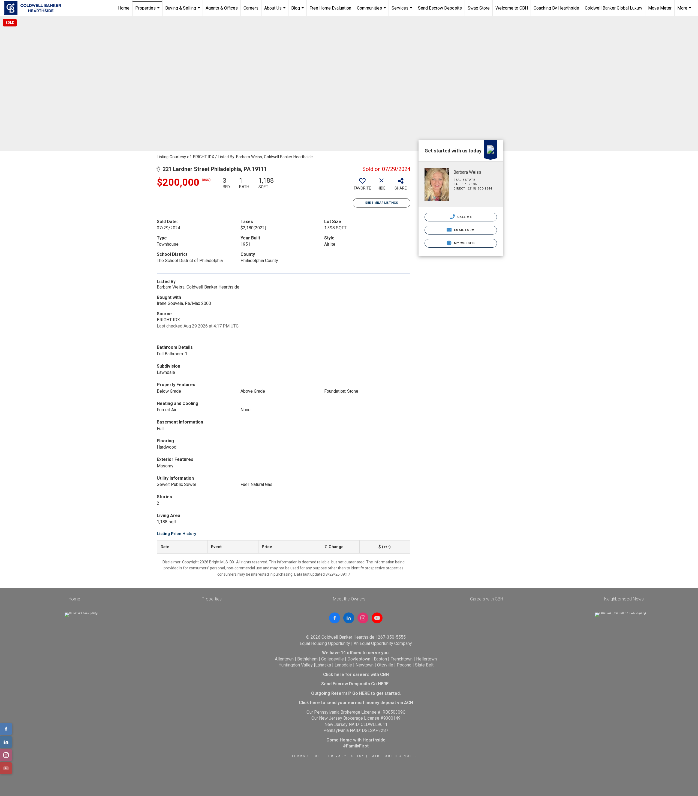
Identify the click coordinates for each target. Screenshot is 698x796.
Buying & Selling (183, 10)
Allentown (284, 659)
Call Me (464, 217)
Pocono (404, 665)
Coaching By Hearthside (556, 8)
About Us (275, 10)
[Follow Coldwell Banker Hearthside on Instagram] (362, 617)
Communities (372, 10)
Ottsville (385, 665)
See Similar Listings (381, 203)
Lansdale (343, 665)
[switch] (362, 186)
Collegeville (332, 659)
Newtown (365, 665)
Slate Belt (424, 665)
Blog (298, 10)
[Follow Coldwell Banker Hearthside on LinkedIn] (348, 617)
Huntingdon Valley (295, 665)
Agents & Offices (222, 8)
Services (403, 10)
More (685, 10)
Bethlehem (307, 659)
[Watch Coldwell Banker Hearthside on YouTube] (377, 617)
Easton (380, 659)
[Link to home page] (35, 8)
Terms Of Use (307, 756)
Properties (148, 10)
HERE (383, 683)
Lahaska (323, 665)
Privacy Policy (346, 756)
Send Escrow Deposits (440, 8)
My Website (464, 243)
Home (124, 8)
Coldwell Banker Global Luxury (613, 8)
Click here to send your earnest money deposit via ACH (356, 702)
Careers (250, 8)
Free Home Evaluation (330, 8)
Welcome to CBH (511, 8)
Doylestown (358, 659)
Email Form (464, 230)
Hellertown (426, 659)
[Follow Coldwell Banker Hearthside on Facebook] (334, 617)
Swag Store (479, 8)
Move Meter (660, 8)
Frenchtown (401, 659)
